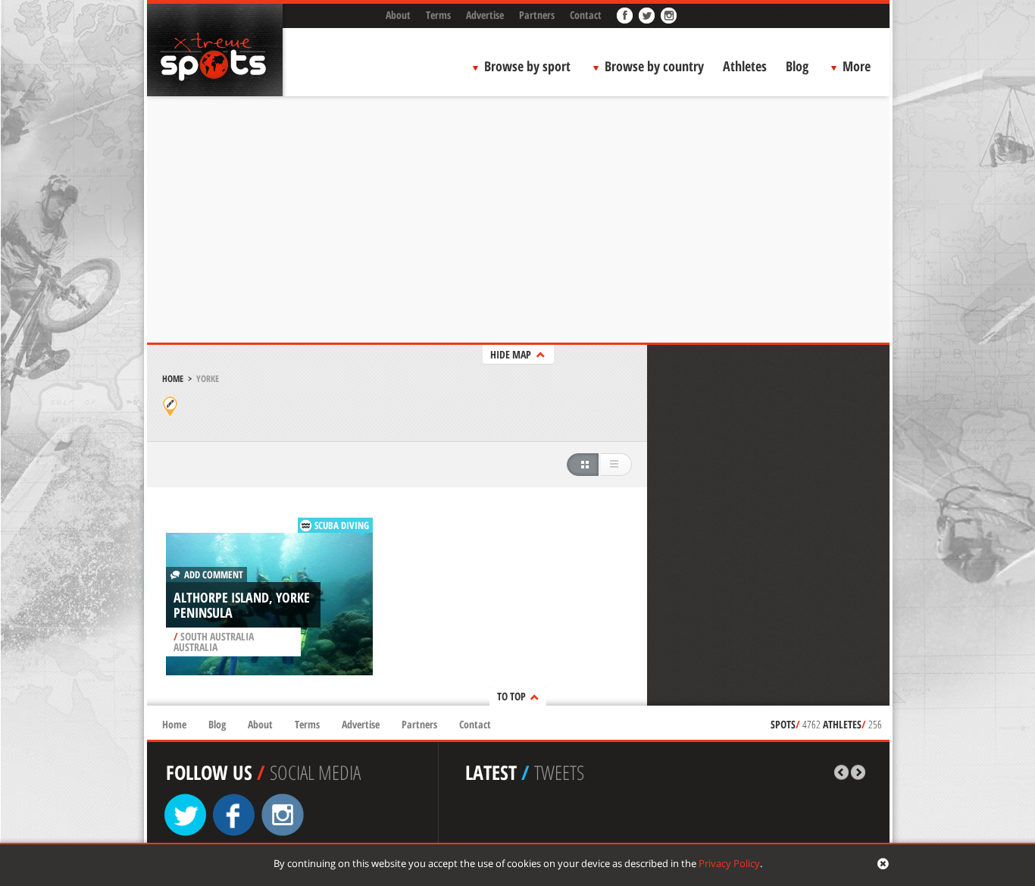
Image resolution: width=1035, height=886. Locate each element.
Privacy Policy (729, 863)
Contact (586, 15)
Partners (537, 15)
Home (172, 378)
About (398, 15)
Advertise (485, 15)
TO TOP (511, 696)
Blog (797, 66)
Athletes (745, 66)
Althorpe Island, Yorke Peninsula (242, 604)
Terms (438, 15)
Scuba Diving (341, 525)
